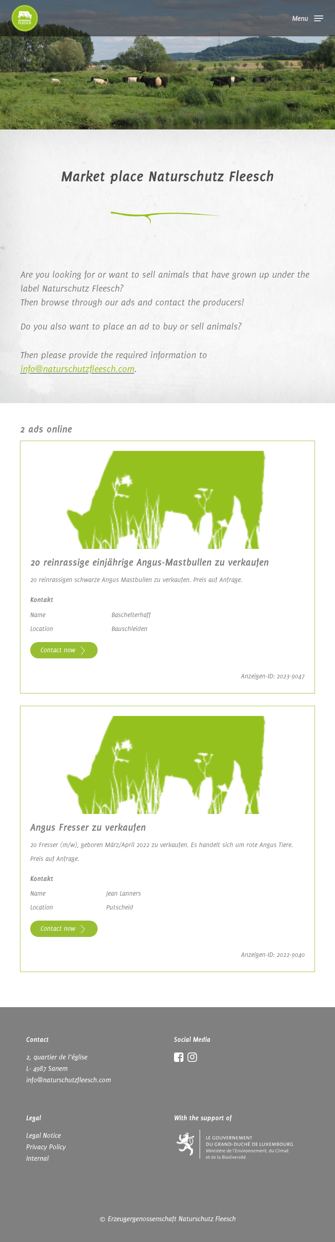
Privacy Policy (46, 1147)
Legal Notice (43, 1135)
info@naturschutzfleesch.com (77, 369)
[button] (307, 17)
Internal (37, 1158)
